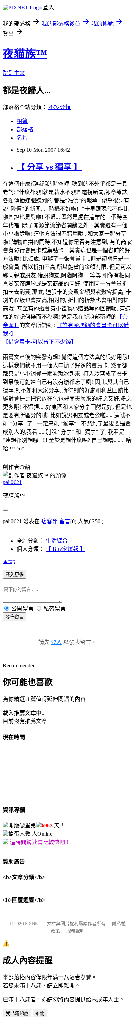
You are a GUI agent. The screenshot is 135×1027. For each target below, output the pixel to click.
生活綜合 (57, 541)
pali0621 (12, 482)
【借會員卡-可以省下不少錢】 (39, 342)
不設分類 (59, 107)
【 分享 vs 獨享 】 (49, 167)
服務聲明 (75, 930)
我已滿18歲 (17, 1013)
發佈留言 (15, 617)
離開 (39, 1013)
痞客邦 (49, 521)
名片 (22, 138)
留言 (64, 521)
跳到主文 (14, 73)
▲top (9, 561)
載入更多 (15, 574)
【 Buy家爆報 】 (66, 549)
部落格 (25, 129)
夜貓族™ (25, 53)
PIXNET (32, 923)
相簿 (22, 121)
